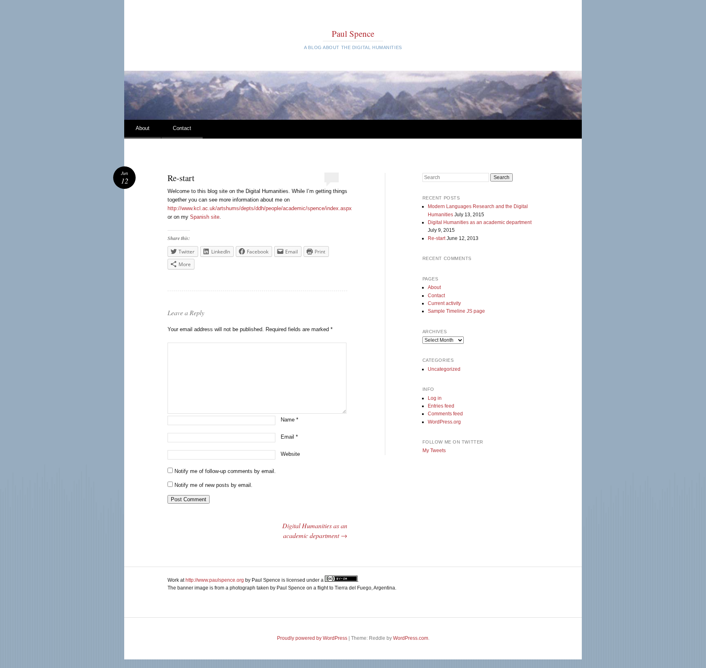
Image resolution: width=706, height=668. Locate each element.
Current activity (444, 303)
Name (289, 420)
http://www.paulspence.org (214, 580)
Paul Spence (353, 33)
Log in (435, 398)
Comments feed (445, 414)
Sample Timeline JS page (456, 311)
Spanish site (204, 217)
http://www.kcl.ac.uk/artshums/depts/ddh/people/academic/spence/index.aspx (260, 208)
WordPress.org (444, 422)
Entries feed (441, 406)
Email (289, 437)
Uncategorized (444, 369)
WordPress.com (410, 638)
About (143, 128)
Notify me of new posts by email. (213, 485)
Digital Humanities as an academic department (480, 222)
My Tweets (434, 450)
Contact (182, 128)
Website (290, 454)
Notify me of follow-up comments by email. (225, 471)
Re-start (436, 238)
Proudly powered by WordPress (312, 638)
